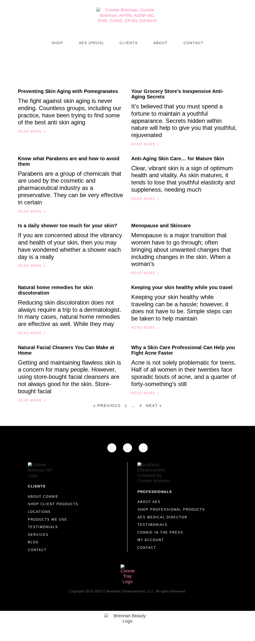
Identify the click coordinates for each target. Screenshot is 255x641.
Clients (129, 43)
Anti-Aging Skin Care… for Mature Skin (177, 158)
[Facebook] (111, 447)
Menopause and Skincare (161, 225)
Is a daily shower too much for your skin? (67, 225)
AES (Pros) (91, 43)
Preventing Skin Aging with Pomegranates (68, 91)
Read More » (32, 131)
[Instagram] (127, 447)
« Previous (107, 405)
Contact (194, 43)
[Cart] (127, 57)
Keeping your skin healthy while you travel (182, 287)
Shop (57, 43)
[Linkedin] (143, 447)
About (160, 43)
